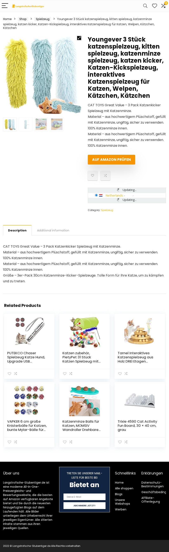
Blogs (118, 494)
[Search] (145, 5)
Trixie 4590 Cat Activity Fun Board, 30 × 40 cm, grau (137, 425)
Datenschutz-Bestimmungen (152, 484)
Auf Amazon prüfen (111, 159)
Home (7, 19)
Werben (120, 509)
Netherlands (114, 195)
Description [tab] (17, 230)
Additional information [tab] (53, 230)
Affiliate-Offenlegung (150, 500)
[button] (79, 38)
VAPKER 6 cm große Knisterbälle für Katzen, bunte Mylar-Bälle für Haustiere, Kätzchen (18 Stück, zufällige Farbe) (27, 429)
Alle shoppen (124, 488)
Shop (23, 19)
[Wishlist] (154, 5)
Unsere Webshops (122, 502)
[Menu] (5, 5)
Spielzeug (42, 19)
